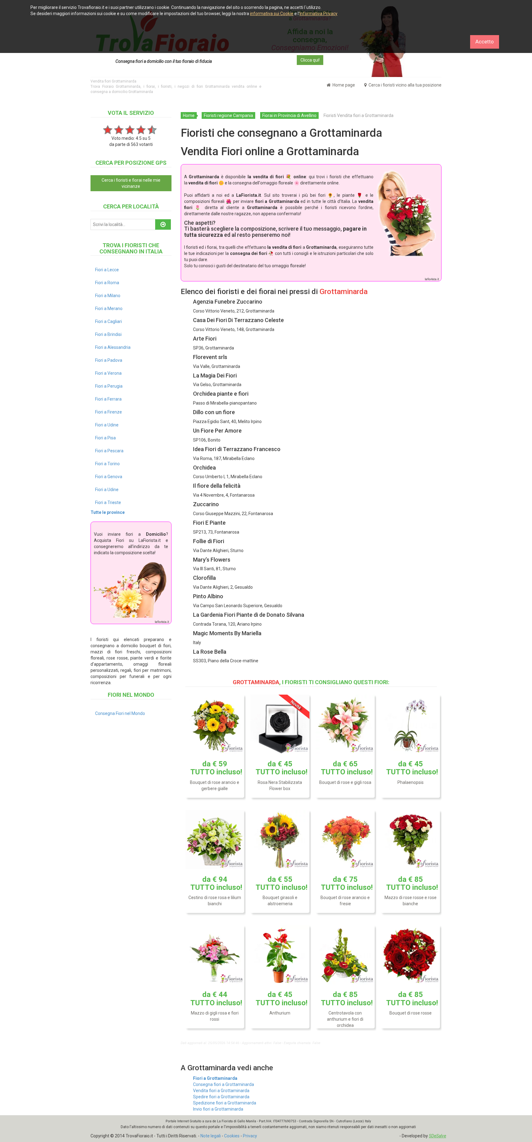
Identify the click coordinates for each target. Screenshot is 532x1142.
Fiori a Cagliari (108, 321)
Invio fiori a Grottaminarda (218, 1109)
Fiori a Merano (109, 308)
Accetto (484, 41)
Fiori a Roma (107, 282)
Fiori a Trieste (108, 502)
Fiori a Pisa (105, 437)
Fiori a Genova (108, 476)
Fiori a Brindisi (108, 334)
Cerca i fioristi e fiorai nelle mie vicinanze (131, 183)
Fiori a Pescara (109, 450)
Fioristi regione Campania (228, 115)
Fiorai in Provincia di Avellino (289, 115)
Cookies (232, 1135)
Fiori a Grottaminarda (215, 1078)
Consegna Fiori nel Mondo (120, 713)
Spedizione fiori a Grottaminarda (224, 1102)
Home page (343, 85)
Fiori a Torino (107, 463)
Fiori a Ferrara (108, 399)
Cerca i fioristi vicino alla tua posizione (404, 85)
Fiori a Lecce (107, 269)
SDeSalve (437, 1135)
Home (189, 115)
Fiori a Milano (107, 295)
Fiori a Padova (108, 360)
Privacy (250, 1135)
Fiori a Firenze (108, 412)
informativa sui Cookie (271, 13)
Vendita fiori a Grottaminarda (221, 1090)
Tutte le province (108, 512)
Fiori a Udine (107, 424)
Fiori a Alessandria (113, 347)
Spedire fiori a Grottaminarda (221, 1096)
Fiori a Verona (108, 373)
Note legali (210, 1135)
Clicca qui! (310, 60)
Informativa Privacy (318, 13)
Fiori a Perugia (109, 386)
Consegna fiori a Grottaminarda (223, 1084)
